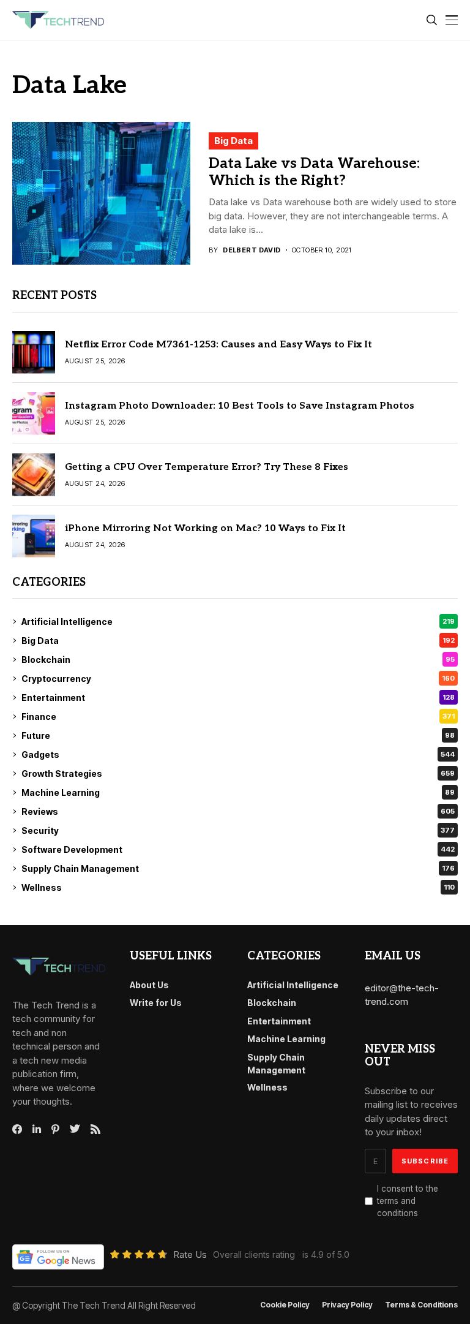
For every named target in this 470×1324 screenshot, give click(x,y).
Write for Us (156, 1002)
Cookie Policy (285, 1305)
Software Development (238, 849)
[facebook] (17, 1129)
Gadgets (238, 754)
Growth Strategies (238, 773)
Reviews (238, 811)
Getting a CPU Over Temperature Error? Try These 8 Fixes (206, 467)
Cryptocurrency (238, 678)
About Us (149, 985)
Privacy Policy (347, 1305)
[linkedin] (36, 1129)
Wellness (238, 887)
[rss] (95, 1129)
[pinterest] (55, 1129)
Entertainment (238, 697)
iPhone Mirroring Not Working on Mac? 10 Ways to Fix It (205, 528)
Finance (238, 716)
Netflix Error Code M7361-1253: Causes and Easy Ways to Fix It (218, 344)
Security (238, 830)
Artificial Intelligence (238, 621)
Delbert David (252, 250)
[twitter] (75, 1129)
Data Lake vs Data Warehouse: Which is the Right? (314, 172)
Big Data (233, 140)
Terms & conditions (421, 1305)
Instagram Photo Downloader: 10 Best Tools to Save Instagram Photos (239, 406)
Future (238, 735)
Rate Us (190, 1254)
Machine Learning (238, 792)
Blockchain (238, 659)
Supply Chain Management (238, 868)
